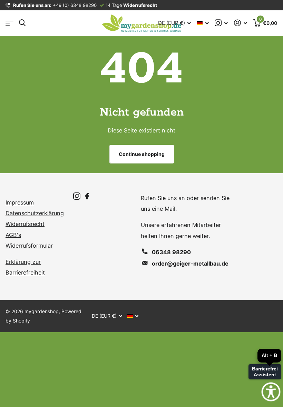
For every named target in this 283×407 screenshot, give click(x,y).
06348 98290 (171, 252)
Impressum (20, 202)
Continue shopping (142, 154)
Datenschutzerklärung (35, 213)
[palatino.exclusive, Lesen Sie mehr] (221, 23)
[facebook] (87, 196)
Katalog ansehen (9, 23)
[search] (22, 23)
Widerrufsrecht (25, 223)
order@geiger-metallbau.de (190, 263)
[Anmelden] (240, 23)
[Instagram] (76, 196)
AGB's (13, 234)
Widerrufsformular (29, 245)
